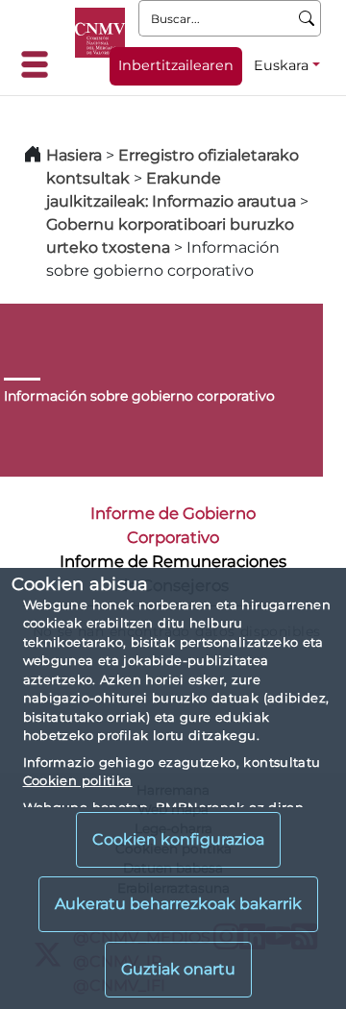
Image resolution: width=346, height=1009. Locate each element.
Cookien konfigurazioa (178, 839)
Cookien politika (78, 780)
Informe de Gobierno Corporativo (173, 525)
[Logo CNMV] (100, 33)
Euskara (281, 65)
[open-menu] (40, 64)
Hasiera (74, 155)
